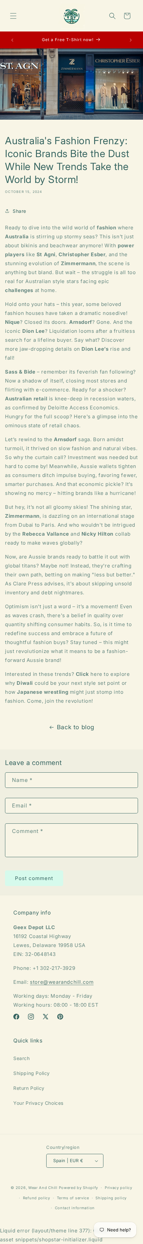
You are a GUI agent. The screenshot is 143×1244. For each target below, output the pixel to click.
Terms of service (73, 1198)
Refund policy (36, 1198)
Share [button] (19, 211)
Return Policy (29, 1088)
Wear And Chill (43, 1187)
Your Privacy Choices (38, 1103)
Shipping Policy (31, 1073)
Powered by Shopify (78, 1187)
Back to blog (75, 727)
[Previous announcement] (12, 40)
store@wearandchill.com (61, 982)
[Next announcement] (130, 40)
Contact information (75, 1208)
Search (21, 1058)
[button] (13, 16)
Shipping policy (111, 1198)
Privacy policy (118, 1187)
